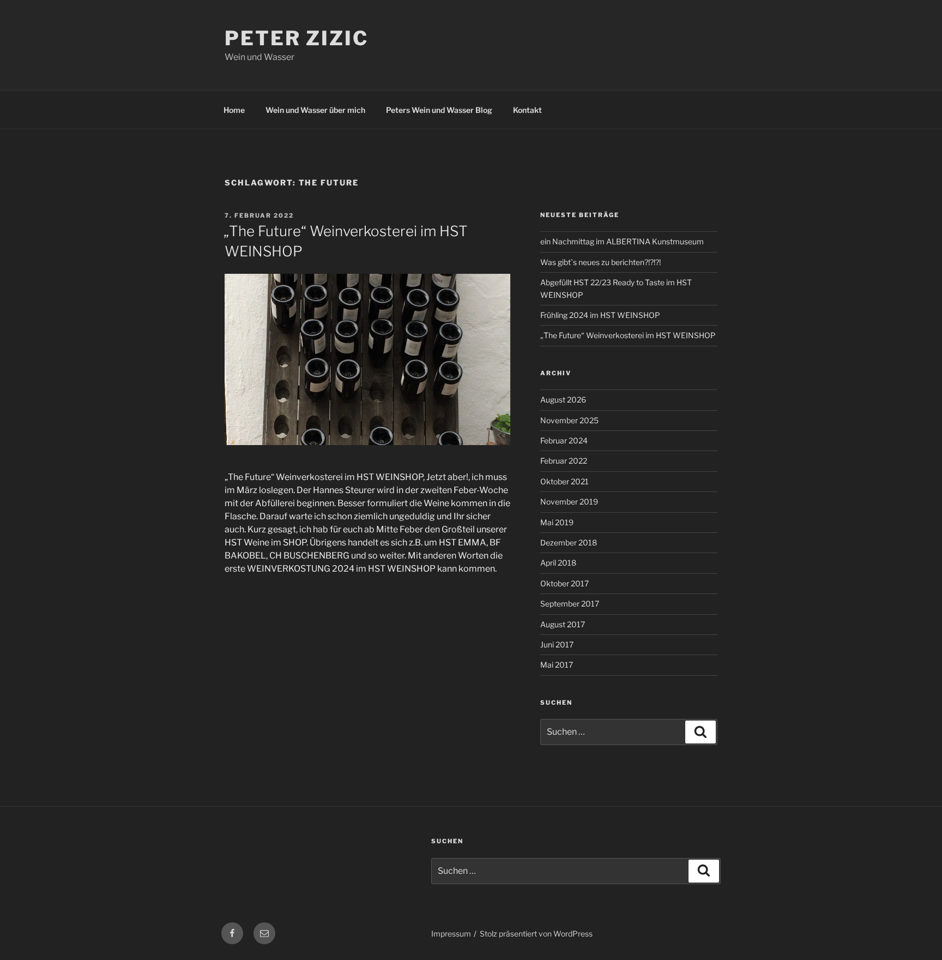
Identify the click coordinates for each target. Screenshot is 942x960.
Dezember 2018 (568, 542)
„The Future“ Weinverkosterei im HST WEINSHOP (628, 335)
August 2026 (563, 399)
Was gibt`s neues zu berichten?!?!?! (600, 262)
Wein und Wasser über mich (315, 110)
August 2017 (562, 624)
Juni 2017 (556, 644)
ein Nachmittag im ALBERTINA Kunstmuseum (622, 241)
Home (234, 110)
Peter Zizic (297, 38)
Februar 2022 (563, 460)
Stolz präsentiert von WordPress (536, 933)
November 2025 (569, 420)
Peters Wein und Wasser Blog (439, 110)
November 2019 (569, 501)
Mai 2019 (556, 522)
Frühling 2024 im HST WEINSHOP (600, 315)
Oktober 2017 (564, 583)
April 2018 (558, 562)
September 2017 (569, 603)
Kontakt (527, 110)
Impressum (451, 933)
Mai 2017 (556, 664)
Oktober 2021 (564, 481)
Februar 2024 (564, 440)
